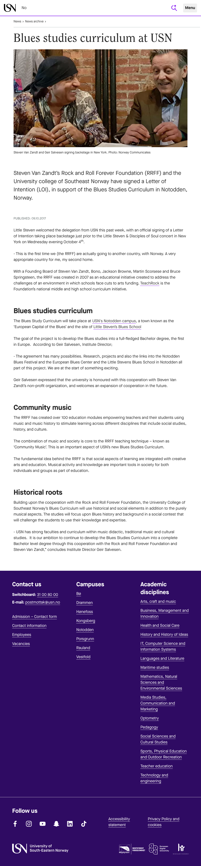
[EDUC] (159, 850)
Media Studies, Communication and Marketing (157, 703)
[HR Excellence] (181, 850)
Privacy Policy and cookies (163, 821)
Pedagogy (149, 727)
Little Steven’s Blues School (117, 326)
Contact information (29, 625)
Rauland (83, 647)
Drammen (84, 602)
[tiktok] (84, 824)
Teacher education (156, 766)
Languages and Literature (162, 658)
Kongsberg (85, 620)
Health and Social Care (159, 625)
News (17, 21)
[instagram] (29, 824)
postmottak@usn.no (42, 602)
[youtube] (43, 824)
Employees (21, 634)
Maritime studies (154, 667)
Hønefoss (84, 611)
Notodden (85, 629)
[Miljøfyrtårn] (132, 850)
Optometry (149, 718)
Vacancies (21, 643)
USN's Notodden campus (114, 321)
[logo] (10, 8)
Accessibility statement (119, 821)
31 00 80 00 (47, 594)
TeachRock (149, 283)
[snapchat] (56, 824)
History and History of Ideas (164, 634)
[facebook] (15, 824)
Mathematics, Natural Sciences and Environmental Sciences (161, 682)
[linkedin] (70, 824)
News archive (34, 21)
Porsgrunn (85, 638)
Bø (78, 593)
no (24, 7)
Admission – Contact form (34, 616)
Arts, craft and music (158, 601)
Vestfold (83, 657)
